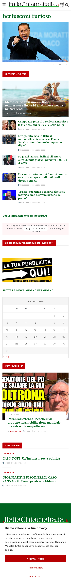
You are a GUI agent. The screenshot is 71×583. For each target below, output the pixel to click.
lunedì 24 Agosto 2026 (15, 463)
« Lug (6, 356)
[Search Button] (67, 5)
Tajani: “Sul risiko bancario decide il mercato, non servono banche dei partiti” (41, 195)
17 (7, 337)
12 (26, 330)
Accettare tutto (35, 558)
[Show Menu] (4, 5)
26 (26, 344)
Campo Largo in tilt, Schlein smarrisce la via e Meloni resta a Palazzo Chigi (43, 123)
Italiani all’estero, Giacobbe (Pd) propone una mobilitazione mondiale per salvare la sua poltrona (33, 422)
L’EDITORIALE (13, 415)
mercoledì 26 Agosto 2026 (19, 113)
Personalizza (36, 567)
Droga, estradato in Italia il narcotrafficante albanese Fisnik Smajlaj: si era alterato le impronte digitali (40, 141)
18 (17, 337)
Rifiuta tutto (35, 576)
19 (26, 337)
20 (35, 337)
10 (7, 330)
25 (16, 344)
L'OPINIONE (8, 454)
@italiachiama (36, 229)
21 (45, 337)
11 (17, 330)
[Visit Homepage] (35, 5)
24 (7, 344)
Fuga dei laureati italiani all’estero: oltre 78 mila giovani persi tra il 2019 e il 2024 (42, 160)
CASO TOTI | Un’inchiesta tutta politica (31, 458)
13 (35, 330)
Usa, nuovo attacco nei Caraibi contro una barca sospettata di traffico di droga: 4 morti (42, 177)
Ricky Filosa (15, 431)
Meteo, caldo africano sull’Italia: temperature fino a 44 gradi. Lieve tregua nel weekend (34, 105)
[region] (35, 553)
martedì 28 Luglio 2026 (36, 431)
